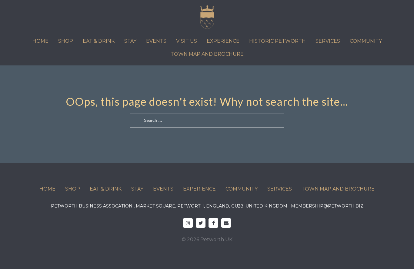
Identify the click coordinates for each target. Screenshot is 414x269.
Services (328, 41)
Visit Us (186, 41)
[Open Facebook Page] (213, 223)
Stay (130, 41)
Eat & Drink (99, 41)
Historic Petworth (277, 41)
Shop (65, 41)
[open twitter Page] (200, 223)
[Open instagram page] (188, 223)
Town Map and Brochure (207, 54)
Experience (223, 41)
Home (40, 41)
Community (366, 41)
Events (156, 41)
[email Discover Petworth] (226, 223)
